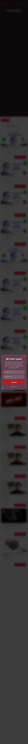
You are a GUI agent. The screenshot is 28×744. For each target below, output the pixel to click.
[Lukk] (25, 356)
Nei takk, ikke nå (14, 386)
